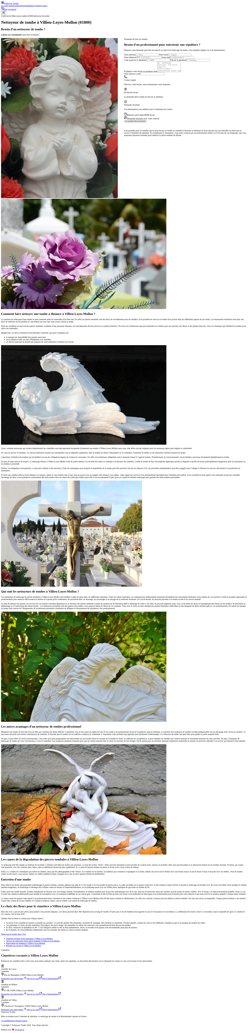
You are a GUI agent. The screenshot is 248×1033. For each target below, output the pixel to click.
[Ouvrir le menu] (3, 13)
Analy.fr (20, 1030)
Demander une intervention (12, 979)
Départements (21, 6)
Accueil (4, 6)
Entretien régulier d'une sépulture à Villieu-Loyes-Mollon (29, 939)
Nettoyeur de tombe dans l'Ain (13, 934)
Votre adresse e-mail (132, 74)
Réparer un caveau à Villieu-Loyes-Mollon (23, 946)
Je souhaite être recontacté (135, 121)
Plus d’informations (50, 979)
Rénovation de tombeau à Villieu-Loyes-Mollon (25, 943)
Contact (44, 6)
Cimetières (11, 6)
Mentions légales (34, 6)
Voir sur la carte (32, 979)
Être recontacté (10, 9)
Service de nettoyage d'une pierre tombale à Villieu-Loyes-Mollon (33, 941)
